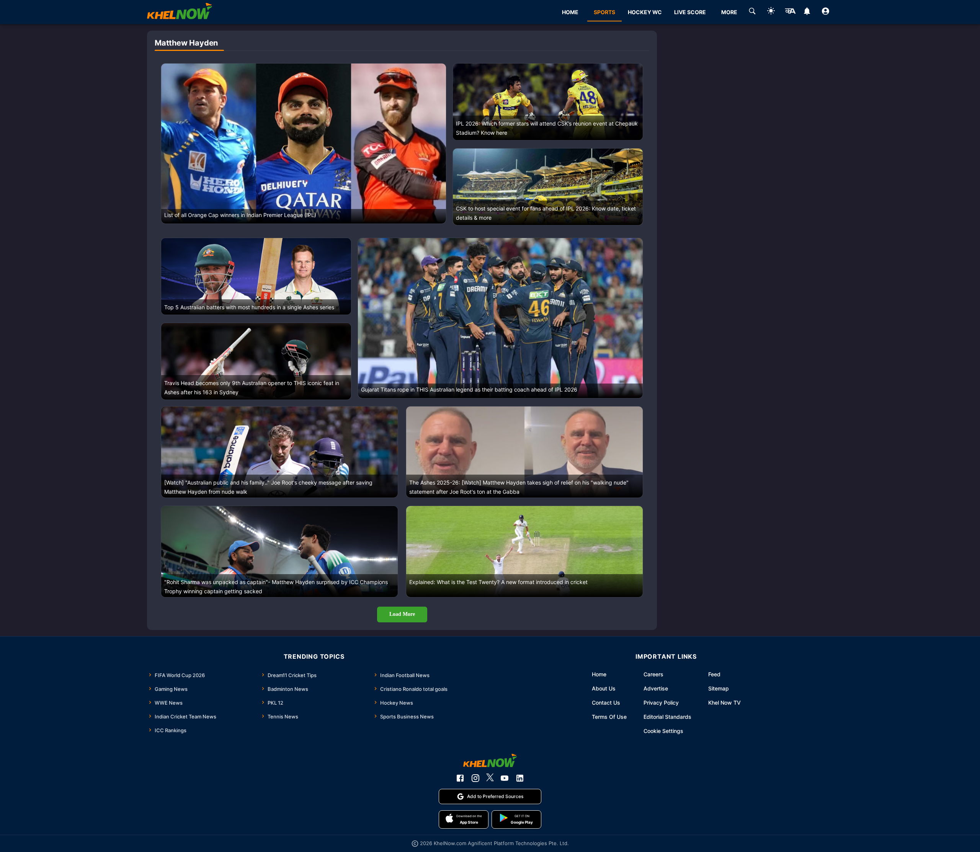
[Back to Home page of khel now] (179, 12)
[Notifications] (806, 12)
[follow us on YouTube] (504, 778)
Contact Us (606, 702)
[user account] (825, 12)
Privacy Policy (661, 702)
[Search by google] (752, 12)
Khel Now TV (724, 702)
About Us (604, 688)
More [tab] (729, 12)
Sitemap (718, 688)
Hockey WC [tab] (645, 12)
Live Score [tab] (690, 12)
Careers (653, 674)
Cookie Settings (663, 731)
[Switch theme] (771, 12)
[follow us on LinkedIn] (519, 778)
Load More (402, 614)
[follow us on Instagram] (475, 778)
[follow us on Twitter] (490, 778)
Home (599, 674)
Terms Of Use (609, 716)
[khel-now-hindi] (790, 12)
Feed (714, 674)
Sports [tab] (604, 12)
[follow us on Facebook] (460, 778)
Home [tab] (570, 12)
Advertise (656, 688)
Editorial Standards (667, 716)
